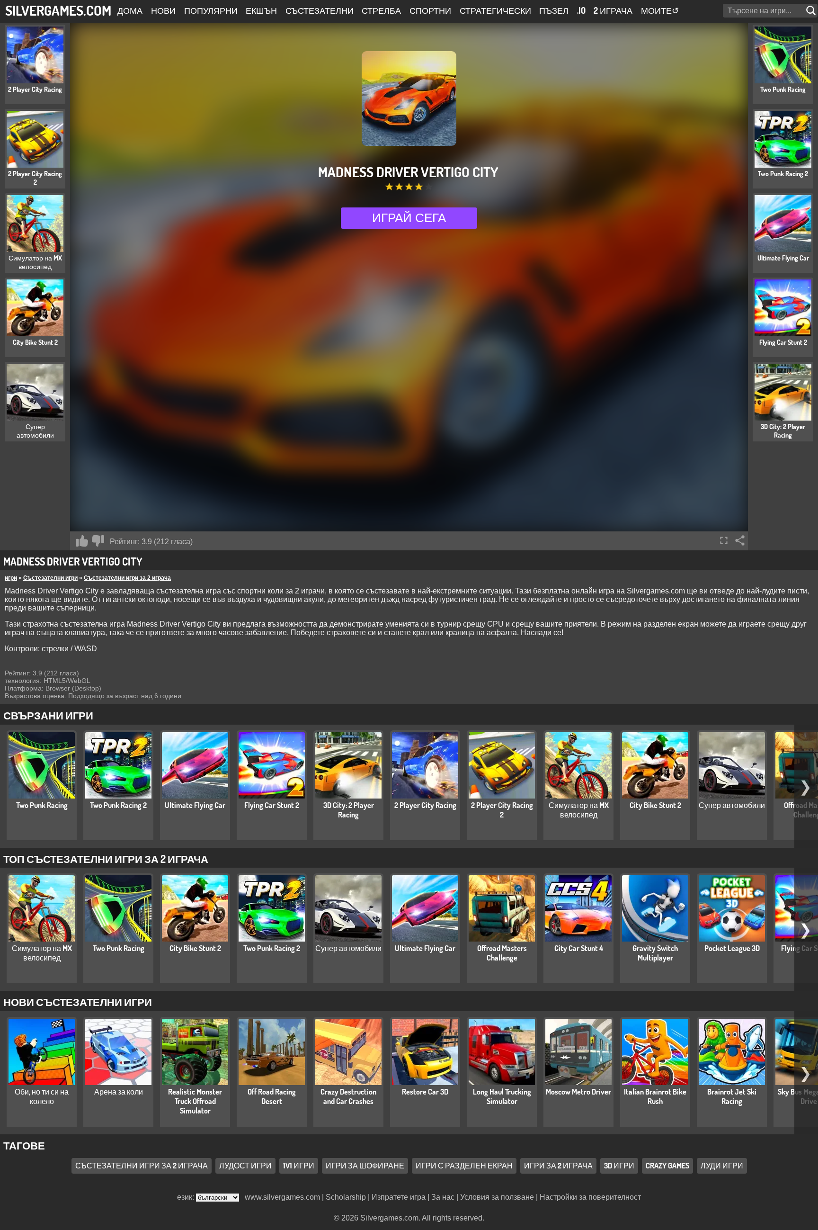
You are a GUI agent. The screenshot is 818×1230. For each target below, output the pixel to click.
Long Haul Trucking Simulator (502, 1096)
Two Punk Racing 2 (118, 805)
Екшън (261, 10)
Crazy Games (667, 1165)
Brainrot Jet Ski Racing (731, 1096)
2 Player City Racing (425, 805)
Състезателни (319, 10)
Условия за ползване (497, 1197)
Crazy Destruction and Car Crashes (348, 1096)
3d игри (619, 1165)
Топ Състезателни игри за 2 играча (105, 858)
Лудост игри (245, 1165)
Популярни (211, 10)
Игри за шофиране (365, 1165)
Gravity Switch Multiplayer (655, 952)
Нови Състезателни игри (77, 1001)
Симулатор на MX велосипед (579, 809)
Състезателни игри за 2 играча (127, 578)
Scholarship (346, 1197)
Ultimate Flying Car (195, 805)
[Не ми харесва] (98, 541)
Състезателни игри (50, 578)
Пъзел (554, 10)
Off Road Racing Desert (272, 1096)
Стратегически (495, 10)
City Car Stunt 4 (578, 948)
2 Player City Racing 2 (502, 809)
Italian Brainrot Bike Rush (655, 1096)
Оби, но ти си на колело (42, 1096)
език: (186, 1197)
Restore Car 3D (425, 1091)
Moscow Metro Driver (578, 1091)
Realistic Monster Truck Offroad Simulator (195, 1101)
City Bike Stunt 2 (655, 805)
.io (581, 10)
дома (129, 10)
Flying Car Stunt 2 (271, 805)
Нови (163, 10)
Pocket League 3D (732, 948)
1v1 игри (298, 1165)
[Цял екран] (724, 540)
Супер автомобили (732, 805)
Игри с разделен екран (464, 1165)
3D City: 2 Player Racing (348, 809)
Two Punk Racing (42, 805)
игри (11, 578)
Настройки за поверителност (590, 1197)
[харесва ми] (82, 541)
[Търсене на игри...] (812, 11)
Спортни (430, 10)
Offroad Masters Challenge (502, 952)
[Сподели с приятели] (740, 540)
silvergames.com (58, 10)
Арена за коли (118, 1091)
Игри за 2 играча (558, 1165)
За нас (442, 1197)
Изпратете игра (399, 1197)
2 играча (613, 10)
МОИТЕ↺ (660, 10)
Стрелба (381, 10)
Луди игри (722, 1165)
